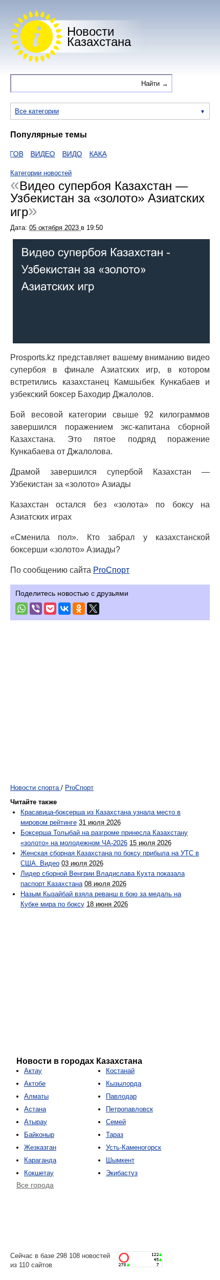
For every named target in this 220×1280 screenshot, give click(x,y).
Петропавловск (129, 1109)
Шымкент (120, 1160)
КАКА (91, 154)
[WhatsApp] (21, 608)
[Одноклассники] (79, 608)
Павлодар (121, 1096)
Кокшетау (39, 1173)
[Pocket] (50, 608)
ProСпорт (111, 570)
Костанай (120, 1071)
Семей (116, 1122)
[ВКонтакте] (64, 608)
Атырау (35, 1122)
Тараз (114, 1134)
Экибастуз (122, 1173)
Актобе (35, 1083)
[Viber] (36, 608)
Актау (33, 1071)
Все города (35, 1185)
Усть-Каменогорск (133, 1147)
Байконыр (39, 1134)
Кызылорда (123, 1083)
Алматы (36, 1096)
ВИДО (66, 154)
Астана (35, 1109)
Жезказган (40, 1147)
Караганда (40, 1160)
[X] (93, 608)
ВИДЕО (36, 154)
